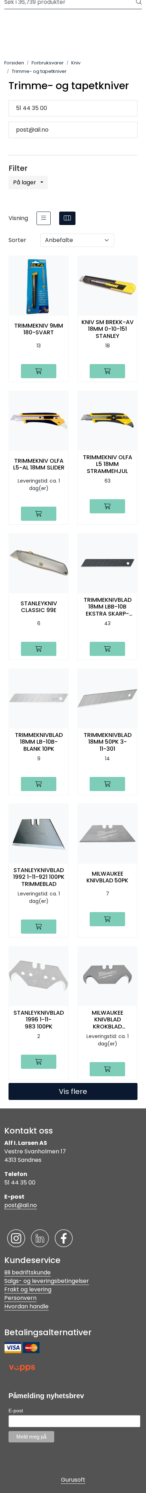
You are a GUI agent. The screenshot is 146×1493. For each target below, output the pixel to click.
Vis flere (73, 1091)
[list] (43, 218)
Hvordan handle (26, 1306)
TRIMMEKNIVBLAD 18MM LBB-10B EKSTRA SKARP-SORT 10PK (107, 606)
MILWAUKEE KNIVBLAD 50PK (107, 877)
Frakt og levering (27, 1289)
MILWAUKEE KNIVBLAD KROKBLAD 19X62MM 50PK (107, 1019)
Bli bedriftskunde (27, 1272)
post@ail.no (32, 130)
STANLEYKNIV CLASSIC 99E (39, 606)
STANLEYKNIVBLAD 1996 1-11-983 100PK (38, 1019)
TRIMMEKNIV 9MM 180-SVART (38, 329)
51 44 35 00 (31, 108)
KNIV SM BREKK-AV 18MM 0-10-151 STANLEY (108, 329)
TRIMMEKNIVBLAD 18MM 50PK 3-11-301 (107, 742)
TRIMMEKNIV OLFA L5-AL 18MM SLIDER (38, 464)
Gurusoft (73, 1480)
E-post (16, 1410)
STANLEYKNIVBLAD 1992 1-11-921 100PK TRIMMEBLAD (38, 877)
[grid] (67, 218)
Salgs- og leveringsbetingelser (46, 1281)
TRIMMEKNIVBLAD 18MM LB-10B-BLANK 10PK (39, 742)
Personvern (20, 1298)
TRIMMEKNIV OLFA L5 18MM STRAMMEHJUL (107, 464)
